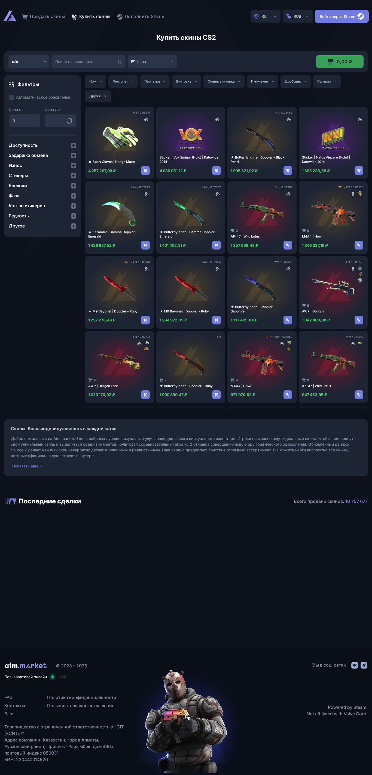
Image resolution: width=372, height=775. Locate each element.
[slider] (42, 135)
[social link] (354, 664)
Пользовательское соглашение (80, 705)
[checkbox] (39, 97)
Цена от (16, 109)
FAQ (8, 697)
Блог (9, 713)
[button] (42, 145)
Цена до (52, 109)
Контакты (14, 705)
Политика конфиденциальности (81, 697)
